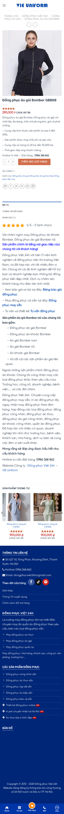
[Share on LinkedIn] (33, 186)
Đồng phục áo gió (20, 176)
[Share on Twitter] (16, 186)
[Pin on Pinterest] (27, 186)
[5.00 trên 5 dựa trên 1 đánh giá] (32, 108)
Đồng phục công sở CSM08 (47, 525)
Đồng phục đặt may (35, 16)
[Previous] (2, 519)
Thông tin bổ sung (12, 211)
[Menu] (4, 5)
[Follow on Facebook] (31, 582)
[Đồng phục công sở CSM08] (48, 507)
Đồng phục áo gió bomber (42, 19)
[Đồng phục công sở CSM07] (16, 507)
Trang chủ (11, 16)
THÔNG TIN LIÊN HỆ (15, 552)
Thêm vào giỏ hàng (34, 161)
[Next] (61, 519)
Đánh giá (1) (9, 217)
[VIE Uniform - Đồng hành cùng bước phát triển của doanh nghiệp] (32, 5)
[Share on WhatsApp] (5, 186)
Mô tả (5, 204)
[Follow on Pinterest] (45, 582)
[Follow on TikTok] (38, 582)
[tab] (32, 205)
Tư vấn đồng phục (42, 311)
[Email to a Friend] (22, 186)
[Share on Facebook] (10, 186)
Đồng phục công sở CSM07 (16, 525)
